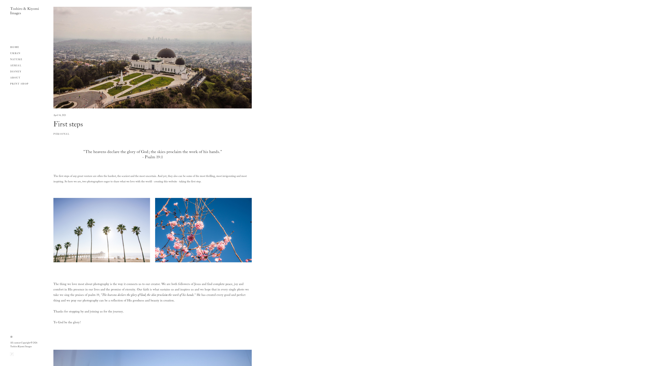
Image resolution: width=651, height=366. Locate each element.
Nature (16, 59)
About (15, 78)
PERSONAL (61, 134)
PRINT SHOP (19, 84)
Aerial (16, 65)
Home (14, 47)
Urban (15, 53)
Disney (15, 71)
